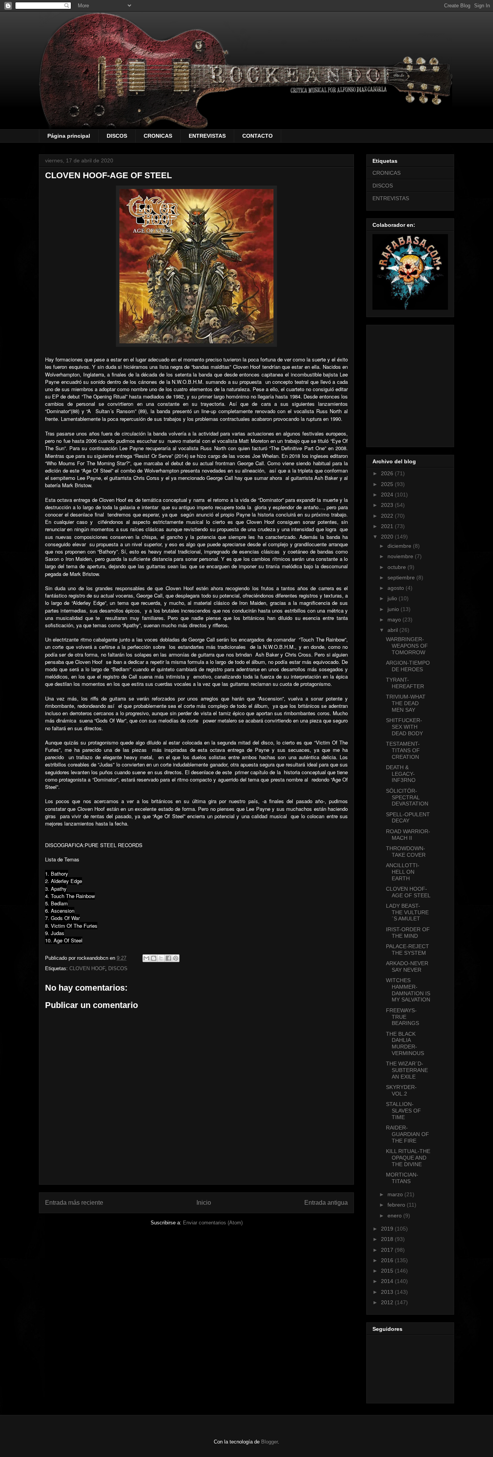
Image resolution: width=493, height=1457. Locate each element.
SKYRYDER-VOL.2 (401, 1090)
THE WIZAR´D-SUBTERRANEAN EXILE (407, 1070)
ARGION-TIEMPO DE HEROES (408, 666)
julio (393, 598)
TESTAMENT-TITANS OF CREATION (403, 750)
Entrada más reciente (74, 1202)
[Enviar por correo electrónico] (146, 958)
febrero (397, 1205)
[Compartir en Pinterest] (175, 958)
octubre (397, 567)
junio (394, 609)
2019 (388, 1229)
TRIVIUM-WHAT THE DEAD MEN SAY (406, 703)
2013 (388, 1292)
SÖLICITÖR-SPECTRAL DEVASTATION (407, 797)
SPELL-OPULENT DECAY (408, 817)
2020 (388, 537)
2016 (388, 1260)
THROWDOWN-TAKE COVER (406, 851)
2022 (388, 516)
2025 (388, 484)
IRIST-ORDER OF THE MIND (408, 932)
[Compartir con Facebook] (168, 958)
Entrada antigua (326, 1202)
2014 (388, 1281)
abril (393, 630)
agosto (396, 588)
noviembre (401, 556)
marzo (395, 1194)
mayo (394, 619)
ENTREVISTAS (207, 136)
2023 (388, 505)
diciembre (400, 546)
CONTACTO (257, 136)
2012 (388, 1302)
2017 (388, 1250)
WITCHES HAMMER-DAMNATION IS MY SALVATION (408, 990)
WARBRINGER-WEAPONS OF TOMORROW (407, 645)
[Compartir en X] (161, 958)
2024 (388, 494)
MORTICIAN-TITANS (402, 1178)
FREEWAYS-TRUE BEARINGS (402, 1016)
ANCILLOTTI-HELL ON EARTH (402, 871)
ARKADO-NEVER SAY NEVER (407, 966)
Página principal (68, 136)
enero (395, 1215)
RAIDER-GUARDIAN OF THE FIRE (407, 1134)
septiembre (401, 577)
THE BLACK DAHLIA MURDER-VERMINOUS (405, 1043)
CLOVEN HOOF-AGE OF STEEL (408, 892)
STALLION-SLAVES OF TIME (403, 1110)
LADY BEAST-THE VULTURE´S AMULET (407, 912)
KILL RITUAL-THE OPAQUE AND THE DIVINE (408, 1157)
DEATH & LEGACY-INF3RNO (401, 773)
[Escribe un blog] (154, 958)
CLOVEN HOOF (87, 968)
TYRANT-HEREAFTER (405, 683)
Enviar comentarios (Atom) (213, 1223)
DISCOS (117, 136)
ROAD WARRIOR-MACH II (408, 834)
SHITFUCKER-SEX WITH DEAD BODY (404, 726)
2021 (388, 526)
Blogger (269, 1442)
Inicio (203, 1202)
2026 (388, 473)
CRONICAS (158, 136)
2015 (388, 1271)
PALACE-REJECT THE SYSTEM (407, 949)
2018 (388, 1239)
